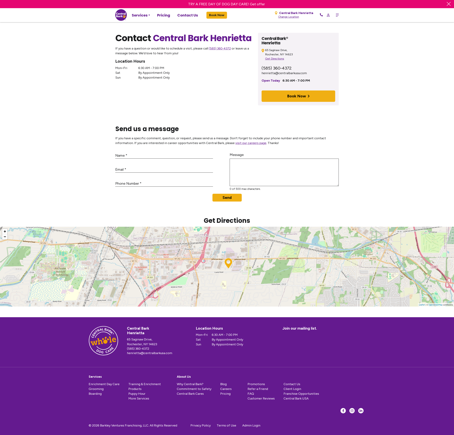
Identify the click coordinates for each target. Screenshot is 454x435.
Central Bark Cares (190, 394)
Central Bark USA (296, 398)
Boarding (95, 394)
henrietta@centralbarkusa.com (284, 73)
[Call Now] (321, 15)
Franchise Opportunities (301, 394)
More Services (138, 398)
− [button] (5, 237)
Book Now (216, 15)
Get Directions (274, 58)
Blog (223, 384)
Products (135, 389)
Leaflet (422, 305)
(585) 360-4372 (220, 48)
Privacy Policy (200, 425)
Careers (226, 389)
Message (237, 155)
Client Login (292, 389)
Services (140, 15)
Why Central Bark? (190, 384)
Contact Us (187, 15)
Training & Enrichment (144, 384)
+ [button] (5, 231)
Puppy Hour (136, 394)
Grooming (96, 389)
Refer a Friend (258, 389)
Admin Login (251, 425)
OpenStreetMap (435, 305)
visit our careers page (250, 143)
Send (227, 197)
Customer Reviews (261, 398)
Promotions (256, 384)
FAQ (251, 394)
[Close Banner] (448, 4)
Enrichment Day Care (104, 384)
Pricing (163, 15)
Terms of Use (226, 425)
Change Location (288, 16)
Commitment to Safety (194, 389)
